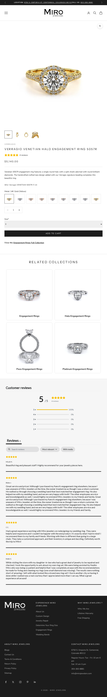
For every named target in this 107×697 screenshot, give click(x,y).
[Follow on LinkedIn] (34, 682)
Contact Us (9, 654)
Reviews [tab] (14, 440)
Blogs (6, 650)
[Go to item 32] (35, 134)
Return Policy (10, 663)
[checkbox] (68, 449)
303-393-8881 (87, 2)
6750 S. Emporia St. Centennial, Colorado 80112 (48, 2)
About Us (40, 611)
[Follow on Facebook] (5, 682)
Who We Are (83, 608)
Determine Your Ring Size (47, 625)
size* (6, 219)
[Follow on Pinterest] (27, 682)
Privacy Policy (10, 668)
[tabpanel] (53, 516)
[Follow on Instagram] (20, 682)
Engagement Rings (44, 630)
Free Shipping (84, 618)
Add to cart (53, 233)
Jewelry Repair (42, 620)
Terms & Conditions (13, 659)
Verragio (10, 144)
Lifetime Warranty (85, 613)
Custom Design (42, 616)
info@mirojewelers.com (81, 673)
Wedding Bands (43, 634)
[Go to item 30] (17, 134)
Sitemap (8, 673)
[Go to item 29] (8, 134)
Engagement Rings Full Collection (28, 242)
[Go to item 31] (26, 134)
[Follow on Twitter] (13, 682)
